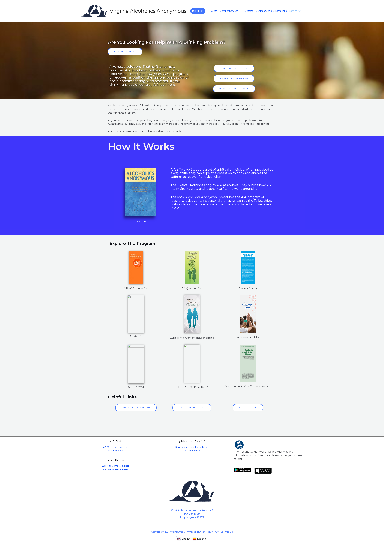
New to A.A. (295, 11)
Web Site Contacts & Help (115, 466)
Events (213, 11)
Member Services (229, 11)
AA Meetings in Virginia (115, 447)
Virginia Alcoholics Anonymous (148, 11)
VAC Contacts (115, 450)
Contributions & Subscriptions (271, 11)
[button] (197, 11)
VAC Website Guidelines (115, 469)
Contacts (248, 11)
